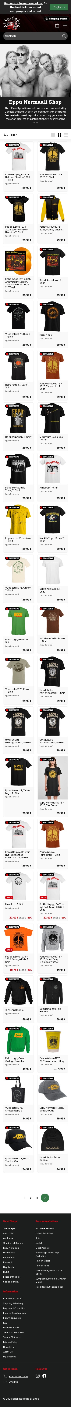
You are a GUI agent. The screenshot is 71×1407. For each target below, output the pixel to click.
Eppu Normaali (11, 1247)
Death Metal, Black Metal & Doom (50, 1272)
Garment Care (11, 1327)
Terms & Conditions (13, 1332)
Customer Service (12, 1298)
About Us (8, 1351)
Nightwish (8, 1267)
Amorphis (8, 1233)
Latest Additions (44, 1233)
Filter (13, 134)
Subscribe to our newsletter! (23, 3)
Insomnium (9, 1257)
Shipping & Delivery (13, 1303)
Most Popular (42, 1247)
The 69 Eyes (9, 1228)
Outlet (39, 1242)
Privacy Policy (10, 1342)
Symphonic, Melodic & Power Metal (51, 1280)
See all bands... (11, 1281)
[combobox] (35, 36)
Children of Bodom (13, 1242)
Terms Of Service (12, 1337)
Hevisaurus (9, 1252)
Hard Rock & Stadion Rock (49, 1286)
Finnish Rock (42, 1265)
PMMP (6, 1272)
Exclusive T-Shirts (45, 1228)
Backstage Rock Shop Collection (47, 1254)
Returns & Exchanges (14, 1312)
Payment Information (14, 1308)
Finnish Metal (43, 1260)
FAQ (5, 1322)
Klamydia (8, 1262)
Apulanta (8, 1238)
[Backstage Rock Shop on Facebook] (44, 1376)
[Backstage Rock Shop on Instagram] (38, 1376)
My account (9, 1356)
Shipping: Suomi (58, 18)
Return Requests (12, 1317)
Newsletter (9, 1347)
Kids (38, 1238)
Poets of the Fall (11, 1276)
